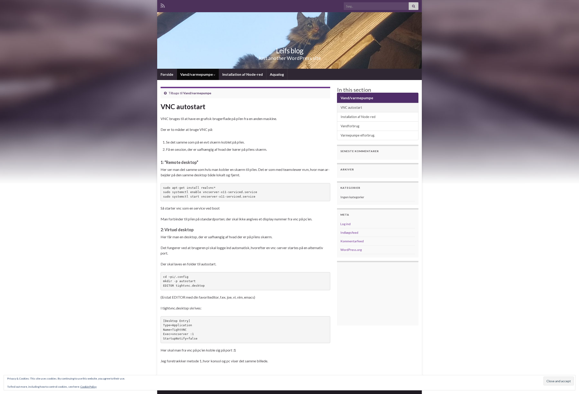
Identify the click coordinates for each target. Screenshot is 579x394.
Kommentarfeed (352, 241)
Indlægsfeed (349, 232)
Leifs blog (289, 50)
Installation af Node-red (242, 74)
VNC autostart (351, 107)
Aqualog (277, 74)
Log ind (345, 224)
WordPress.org (351, 250)
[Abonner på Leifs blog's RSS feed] (163, 5)
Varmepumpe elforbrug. (358, 135)
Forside (167, 74)
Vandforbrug (350, 126)
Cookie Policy (88, 386)
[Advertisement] (377, 294)
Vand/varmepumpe (197, 74)
